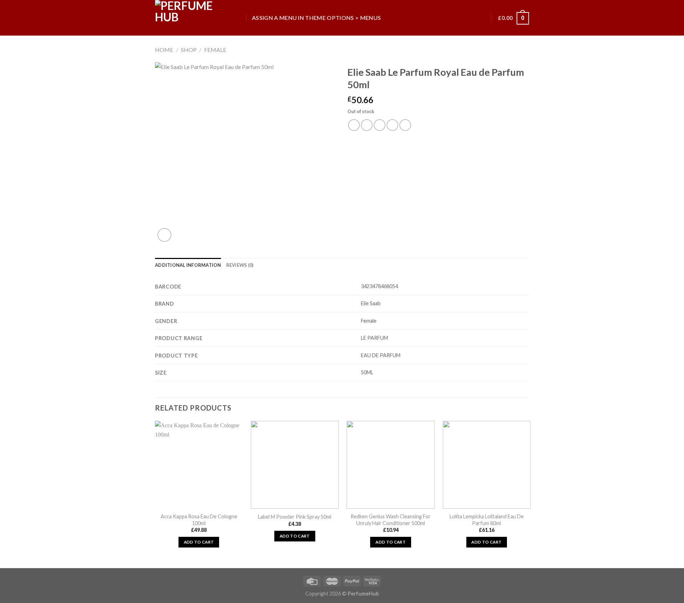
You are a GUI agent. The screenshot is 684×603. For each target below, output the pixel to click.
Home (164, 49)
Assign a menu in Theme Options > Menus (316, 17)
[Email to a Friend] (379, 125)
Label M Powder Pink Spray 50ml (294, 517)
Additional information (188, 265)
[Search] (240, 18)
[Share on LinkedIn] (405, 125)
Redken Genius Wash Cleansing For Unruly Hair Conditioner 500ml (391, 519)
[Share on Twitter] (367, 125)
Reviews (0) (240, 265)
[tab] (188, 265)
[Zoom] (164, 235)
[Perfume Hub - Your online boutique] (190, 18)
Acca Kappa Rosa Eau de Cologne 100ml (199, 519)
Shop (189, 49)
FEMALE (215, 49)
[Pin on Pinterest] (392, 125)
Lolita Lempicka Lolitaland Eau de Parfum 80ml (487, 519)
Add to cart (199, 542)
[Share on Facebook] (354, 125)
